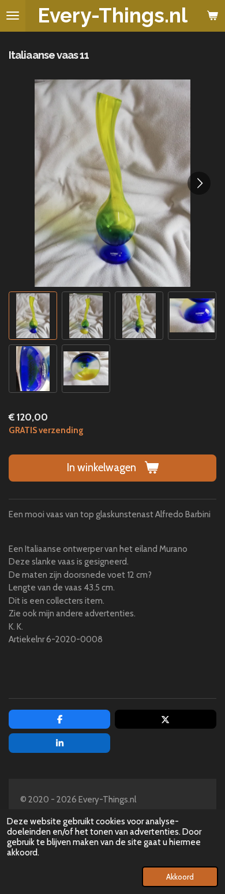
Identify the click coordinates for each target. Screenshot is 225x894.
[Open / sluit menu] (12, 16)
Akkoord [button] (180, 876)
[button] (33, 315)
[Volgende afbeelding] (199, 183)
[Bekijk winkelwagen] (212, 16)
